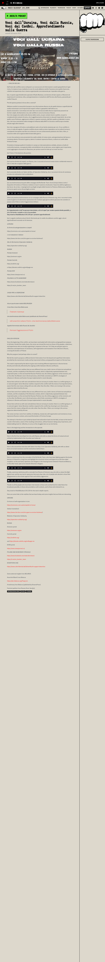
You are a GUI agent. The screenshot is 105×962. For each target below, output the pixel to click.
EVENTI (74, 8)
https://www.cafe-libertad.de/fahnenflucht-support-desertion (26, 566)
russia (23, 591)
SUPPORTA (87, 8)
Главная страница (17, 312)
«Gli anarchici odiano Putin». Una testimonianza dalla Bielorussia (35, 321)
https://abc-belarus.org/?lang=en (17, 581)
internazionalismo (13, 591)
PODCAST (68, 8)
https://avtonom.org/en (14, 530)
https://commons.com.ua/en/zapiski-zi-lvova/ (21, 505)
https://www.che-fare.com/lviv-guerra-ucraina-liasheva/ (24, 512)
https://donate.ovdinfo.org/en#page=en (22, 541)
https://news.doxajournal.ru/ (16, 548)
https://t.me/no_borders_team (16, 559)
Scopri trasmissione (92, 39)
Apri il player (100, 3)
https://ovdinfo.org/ (13, 537)
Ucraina (28, 591)
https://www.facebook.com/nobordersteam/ (21, 556)
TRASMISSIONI (61, 8)
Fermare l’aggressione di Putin (21, 330)
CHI (80, 8)
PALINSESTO (53, 8)
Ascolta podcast (18, 15)
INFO (45, 8)
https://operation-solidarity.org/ (17, 519)
